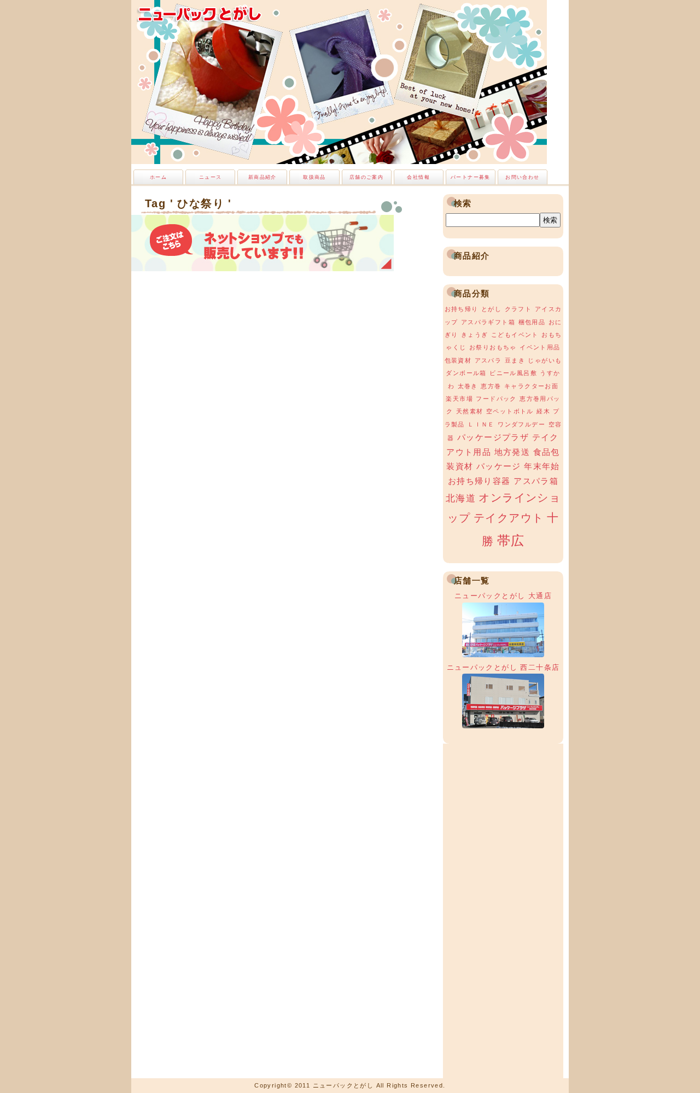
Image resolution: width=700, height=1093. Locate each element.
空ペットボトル (510, 411)
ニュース (210, 177)
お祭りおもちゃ (493, 347)
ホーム (158, 177)
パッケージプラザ (493, 437)
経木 (543, 411)
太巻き (468, 386)
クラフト (518, 309)
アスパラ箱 (536, 481)
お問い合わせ (522, 177)
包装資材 (458, 360)
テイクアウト (509, 518)
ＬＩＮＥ (481, 424)
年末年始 (542, 466)
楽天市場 (459, 398)
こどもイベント (515, 334)
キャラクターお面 (531, 386)
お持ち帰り (462, 309)
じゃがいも (545, 360)
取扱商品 (314, 177)
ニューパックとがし (199, 13)
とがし (491, 309)
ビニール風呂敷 (513, 373)
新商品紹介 (262, 177)
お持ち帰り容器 (479, 481)
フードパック (496, 398)
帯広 (511, 540)
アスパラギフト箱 (488, 322)
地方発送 (512, 452)
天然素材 (469, 411)
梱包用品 (532, 322)
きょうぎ (474, 334)
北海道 (461, 498)
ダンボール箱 (466, 373)
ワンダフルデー (521, 424)
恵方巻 (491, 386)
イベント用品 (540, 347)
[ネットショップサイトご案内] (262, 268)
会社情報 (418, 177)
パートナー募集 (471, 177)
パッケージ (498, 466)
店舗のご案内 (366, 177)
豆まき (515, 360)
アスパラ (488, 360)
